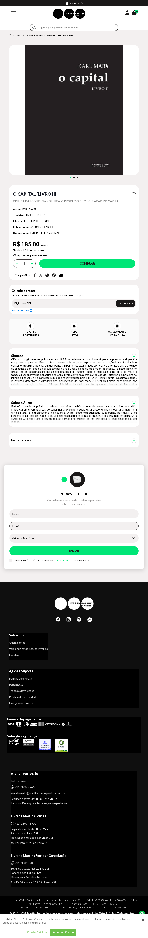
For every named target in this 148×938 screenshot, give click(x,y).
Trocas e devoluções (21, 690)
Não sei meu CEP (20, 310)
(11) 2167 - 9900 (25, 823)
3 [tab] (77, 177)
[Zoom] (74, 110)
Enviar (74, 550)
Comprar (87, 263)
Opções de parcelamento (32, 255)
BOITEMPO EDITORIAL (36, 221)
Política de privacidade (23, 697)
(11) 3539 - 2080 (25, 863)
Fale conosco (19, 781)
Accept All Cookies (63, 932)
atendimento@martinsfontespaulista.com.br (35, 793)
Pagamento (16, 684)
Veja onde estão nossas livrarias (28, 648)
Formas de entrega (20, 678)
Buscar (34, 28)
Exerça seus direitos (21, 703)
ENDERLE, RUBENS (36, 215)
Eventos (14, 655)
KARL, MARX (29, 209)
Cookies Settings (37, 932)
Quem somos (17, 642)
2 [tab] (74, 177)
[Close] (143, 920)
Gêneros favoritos (23, 538)
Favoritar (134, 194)
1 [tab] (70, 177)
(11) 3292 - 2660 (25, 787)
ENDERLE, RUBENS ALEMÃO (45, 233)
